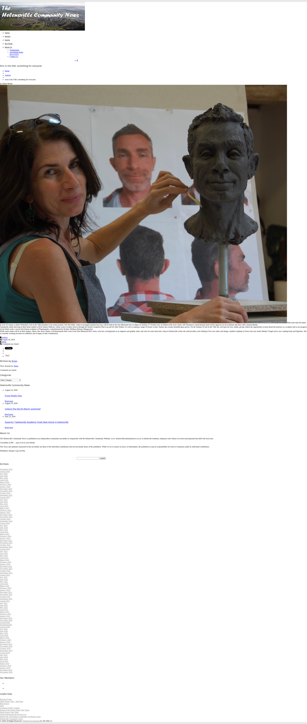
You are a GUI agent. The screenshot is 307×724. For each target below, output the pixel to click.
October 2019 (5, 648)
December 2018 (6, 670)
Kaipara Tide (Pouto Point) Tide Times (14, 710)
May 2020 (4, 633)
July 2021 (3, 603)
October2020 (5, 623)
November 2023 (6, 543)
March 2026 (4, 482)
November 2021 (6, 595)
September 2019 (6, 651)
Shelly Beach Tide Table (9, 712)
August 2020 (5, 627)
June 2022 (4, 579)
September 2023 (6, 547)
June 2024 (4, 528)
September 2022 (6, 573)
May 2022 (4, 582)
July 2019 (3, 655)
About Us (8, 47)
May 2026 (4, 478)
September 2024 (6, 521)
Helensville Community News (11, 719)
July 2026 (3, 474)
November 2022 (6, 569)
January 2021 (5, 616)
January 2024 (5, 538)
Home (7, 33)
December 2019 (6, 644)
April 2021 (4, 610)
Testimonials (14, 50)
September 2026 (6, 469)
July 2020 (3, 629)
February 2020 (5, 640)
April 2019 (4, 661)
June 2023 (4, 554)
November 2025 (6, 491)
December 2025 (6, 489)
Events (7, 40)
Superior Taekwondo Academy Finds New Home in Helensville (36, 422)
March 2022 (4, 586)
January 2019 (5, 668)
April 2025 (4, 506)
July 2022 (3, 577)
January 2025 (5, 513)
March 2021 (4, 612)
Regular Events (6, 699)
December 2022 (6, 566)
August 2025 (5, 497)
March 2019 (4, 664)
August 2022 (5, 575)
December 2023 (6, 541)
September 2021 (6, 599)
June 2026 (4, 476)
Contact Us (14, 57)
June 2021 (4, 605)
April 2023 (4, 558)
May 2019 (4, 659)
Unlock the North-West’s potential (23, 408)
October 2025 (5, 493)
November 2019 (6, 646)
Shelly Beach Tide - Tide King (11, 701)
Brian (4, 342)
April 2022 (4, 584)
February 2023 (5, 562)
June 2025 (4, 502)
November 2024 (6, 517)
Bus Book (8, 43)
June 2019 (4, 657)
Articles (7, 36)
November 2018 (6, 672)
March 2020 (4, 638)
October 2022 (5, 571)
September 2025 (6, 495)
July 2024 (3, 525)
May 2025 (4, 504)
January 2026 (5, 487)
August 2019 (5, 653)
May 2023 (4, 556)
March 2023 (4, 560)
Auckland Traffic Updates (10, 708)
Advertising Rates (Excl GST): (16, 53)
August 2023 (5, 549)
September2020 (6, 625)
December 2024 (6, 515)
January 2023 (5, 564)
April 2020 (4, 636)
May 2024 (4, 530)
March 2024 (4, 534)
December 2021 (6, 592)
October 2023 (5, 545)
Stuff (2, 706)
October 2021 (5, 597)
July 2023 (3, 551)
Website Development (31, 721)
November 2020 (6, 620)
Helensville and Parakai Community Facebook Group (20, 717)
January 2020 (5, 642)
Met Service (4, 704)
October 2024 (5, 519)
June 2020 (4, 631)
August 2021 (5, 601)
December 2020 (6, 618)
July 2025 (3, 500)
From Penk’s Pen (13, 395)
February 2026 (5, 484)
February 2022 (5, 588)
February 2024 (5, 536)
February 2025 (5, 510)
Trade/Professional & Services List (13, 714)
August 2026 (5, 472)
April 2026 (4, 480)
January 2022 (5, 590)
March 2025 (4, 508)
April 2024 (4, 532)
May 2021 (4, 607)
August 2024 (5, 523)
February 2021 (5, 614)
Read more (9, 401)
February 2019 (5, 666)
